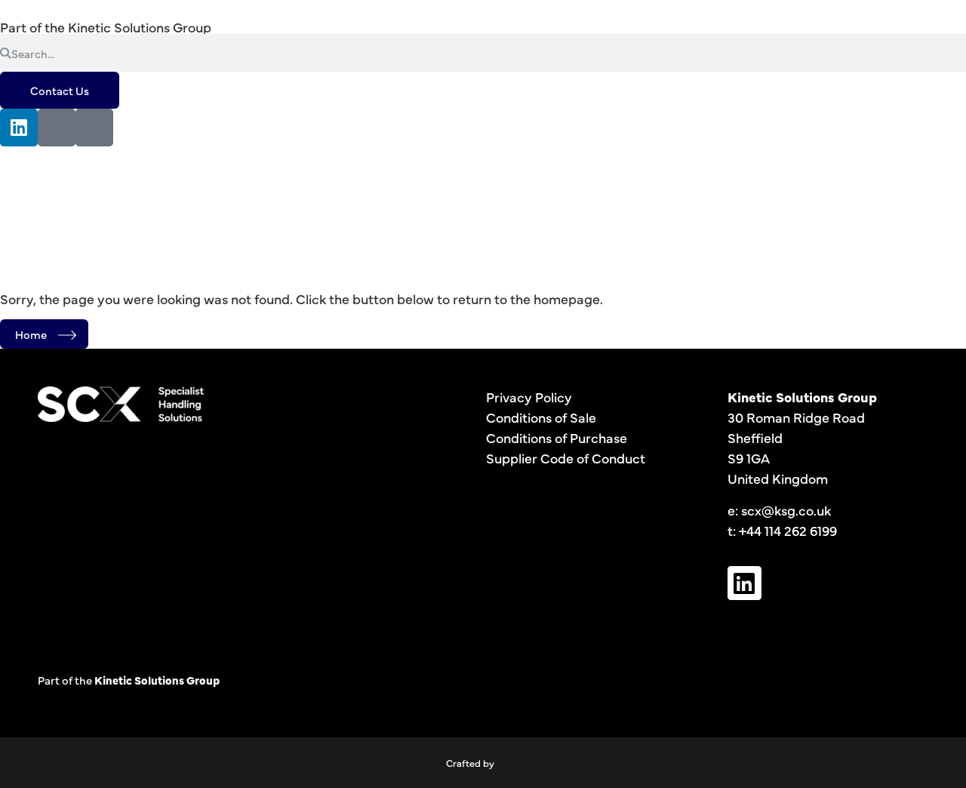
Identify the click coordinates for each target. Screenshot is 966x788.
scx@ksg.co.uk (786, 509)
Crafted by (470, 762)
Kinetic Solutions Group (139, 26)
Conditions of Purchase (556, 437)
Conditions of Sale (541, 417)
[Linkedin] (19, 127)
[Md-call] (94, 127)
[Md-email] (56, 127)
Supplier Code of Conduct (565, 457)
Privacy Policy (529, 396)
